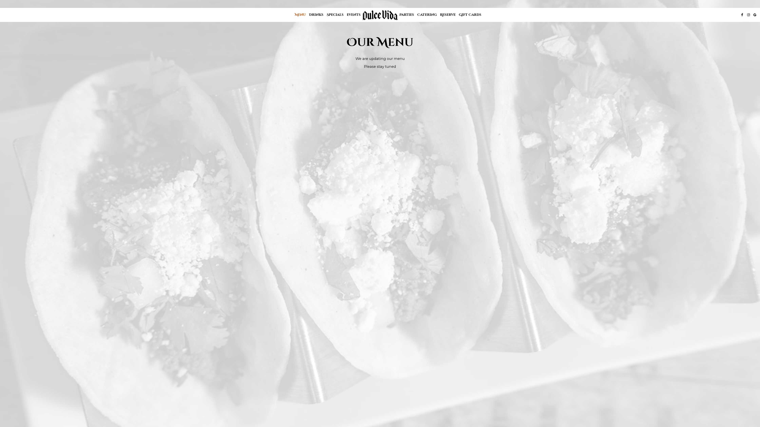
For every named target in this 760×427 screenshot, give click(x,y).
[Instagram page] (748, 15)
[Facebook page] (742, 15)
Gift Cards (470, 15)
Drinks (316, 15)
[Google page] (755, 15)
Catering (427, 15)
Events (354, 15)
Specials (335, 15)
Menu (300, 15)
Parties (406, 15)
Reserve (448, 15)
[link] (380, 15)
